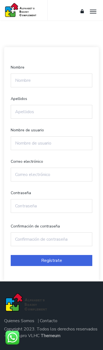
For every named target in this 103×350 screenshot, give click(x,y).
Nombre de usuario (27, 130)
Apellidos (19, 98)
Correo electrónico (27, 161)
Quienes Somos (19, 321)
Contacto (48, 321)
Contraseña (21, 193)
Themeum (50, 336)
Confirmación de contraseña (35, 226)
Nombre (17, 67)
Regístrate (51, 260)
